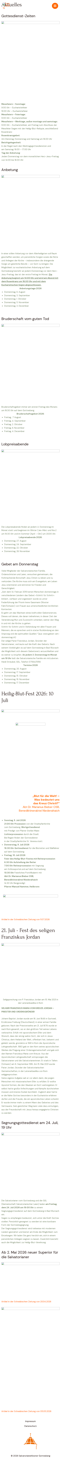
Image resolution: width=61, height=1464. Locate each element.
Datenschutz (30, 1426)
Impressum (30, 1421)
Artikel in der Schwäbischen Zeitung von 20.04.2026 (26, 1301)
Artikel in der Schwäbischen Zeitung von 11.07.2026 (25, 919)
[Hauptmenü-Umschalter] (55, 6)
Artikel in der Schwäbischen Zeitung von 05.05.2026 (26, 1411)
